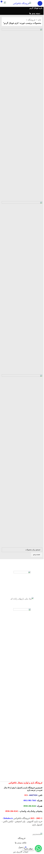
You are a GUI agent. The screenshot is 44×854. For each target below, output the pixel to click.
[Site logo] (22, 3)
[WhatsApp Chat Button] (38, 848)
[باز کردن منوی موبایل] (39, 3)
